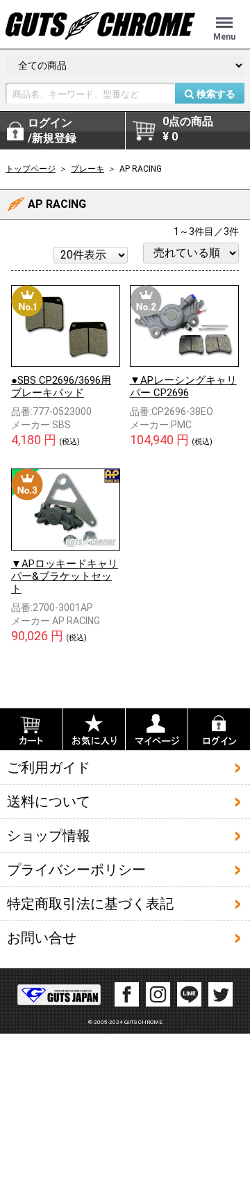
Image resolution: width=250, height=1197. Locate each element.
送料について (48, 801)
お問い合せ (41, 937)
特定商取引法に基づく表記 (90, 903)
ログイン (52, 130)
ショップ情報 (48, 835)
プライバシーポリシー (76, 869)
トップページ (31, 169)
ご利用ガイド (48, 767)
